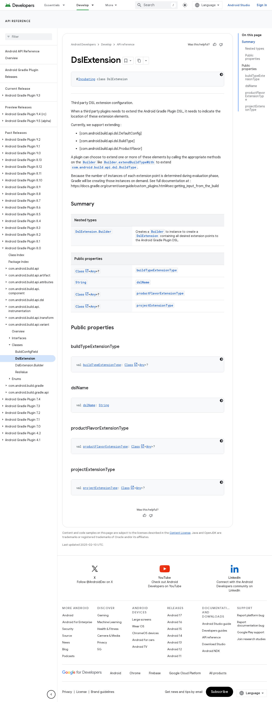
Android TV (139, 647)
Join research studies (251, 639)
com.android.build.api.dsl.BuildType (104, 167)
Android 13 (174, 642)
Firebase (155, 673)
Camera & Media (108, 636)
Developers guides (214, 630)
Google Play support (250, 632)
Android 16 (174, 622)
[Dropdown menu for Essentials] (65, 5)
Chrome (135, 673)
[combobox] (156, 5)
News (66, 642)
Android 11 (174, 656)
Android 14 (174, 636)
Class (79, 271)
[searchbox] (28, 36)
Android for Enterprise (77, 622)
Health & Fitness (107, 629)
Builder (89, 162)
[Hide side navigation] (51, 694)
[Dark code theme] (221, 74)
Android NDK (211, 651)
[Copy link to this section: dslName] (92, 388)
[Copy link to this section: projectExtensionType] (119, 469)
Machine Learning (109, 622)
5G (99, 649)
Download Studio (213, 644)
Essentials (52, 5)
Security (67, 629)
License (81, 692)
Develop (82, 5)
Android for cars (143, 640)
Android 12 (174, 649)
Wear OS (138, 626)
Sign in (262, 5)
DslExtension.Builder (93, 232)
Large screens (141, 619)
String (80, 282)
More (109, 5)
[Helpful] (214, 44)
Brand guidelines (102, 692)
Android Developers (83, 44)
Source (67, 636)
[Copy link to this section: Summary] (98, 204)
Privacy (102, 642)
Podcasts (68, 656)
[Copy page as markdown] (139, 60)
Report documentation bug (250, 623)
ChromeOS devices (145, 633)
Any (93, 271)
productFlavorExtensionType (160, 293)
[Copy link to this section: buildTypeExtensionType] (123, 346)
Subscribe (219, 692)
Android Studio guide (216, 624)
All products (217, 673)
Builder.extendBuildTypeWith (129, 162)
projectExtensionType (155, 305)
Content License (180, 533)
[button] (27, 95)
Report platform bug (250, 615)
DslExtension (147, 236)
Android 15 (174, 629)
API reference (18, 21)
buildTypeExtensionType (157, 270)
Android (67, 615)
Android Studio (239, 5)
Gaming (103, 615)
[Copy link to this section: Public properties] (118, 328)
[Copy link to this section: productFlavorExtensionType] (133, 428)
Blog (65, 649)
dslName (143, 282)
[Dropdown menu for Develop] (94, 5)
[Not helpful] (221, 44)
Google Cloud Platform (185, 673)
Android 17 (174, 615)
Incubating (86, 79)
